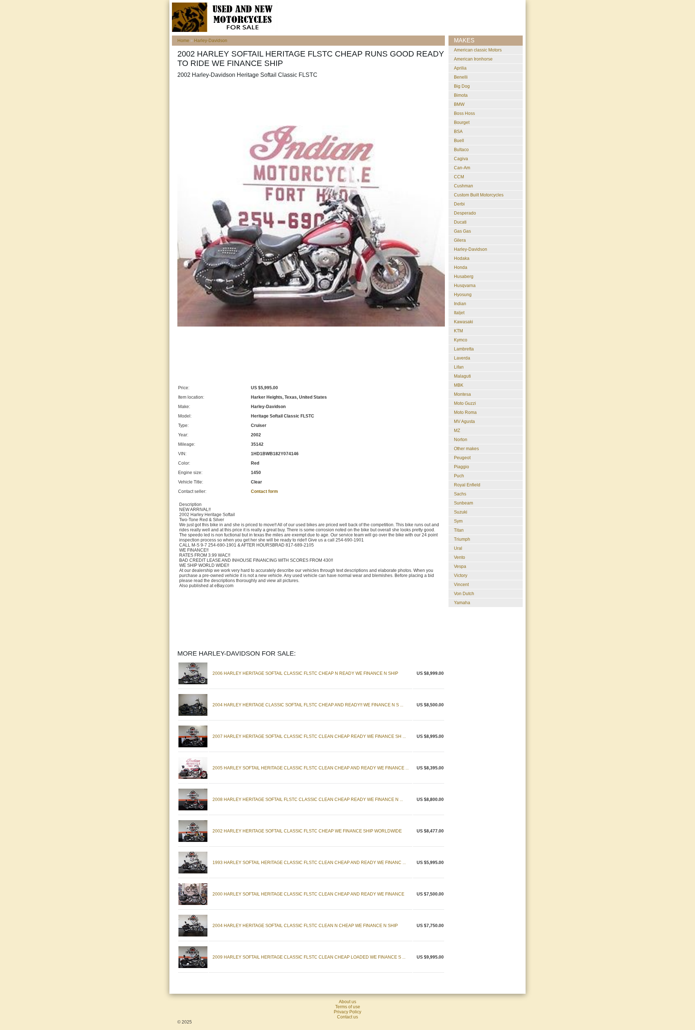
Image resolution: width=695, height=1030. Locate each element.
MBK (458, 385)
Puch (459, 475)
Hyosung (463, 294)
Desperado (465, 213)
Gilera (460, 240)
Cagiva (461, 158)
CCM (459, 176)
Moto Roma (465, 412)
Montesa (462, 394)
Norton (460, 439)
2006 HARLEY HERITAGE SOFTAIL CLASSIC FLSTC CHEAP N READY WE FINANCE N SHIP (305, 673)
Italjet (459, 312)
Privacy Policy (347, 1011)
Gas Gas (462, 231)
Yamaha (462, 602)
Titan (459, 530)
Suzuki (460, 512)
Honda (460, 267)
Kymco (460, 339)
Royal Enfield (467, 484)
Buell (459, 140)
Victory (460, 575)
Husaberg (463, 276)
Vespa (460, 566)
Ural (458, 548)
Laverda (462, 358)
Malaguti (462, 376)
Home (183, 40)
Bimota (461, 95)
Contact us (347, 1016)
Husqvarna (465, 285)
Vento (459, 557)
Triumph (462, 539)
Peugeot (462, 457)
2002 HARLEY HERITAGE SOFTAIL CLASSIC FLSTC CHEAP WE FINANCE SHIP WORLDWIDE (307, 831)
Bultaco (461, 149)
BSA (458, 131)
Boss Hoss (464, 113)
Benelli (461, 77)
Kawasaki (463, 321)
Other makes (466, 448)
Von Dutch (464, 593)
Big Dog (462, 86)
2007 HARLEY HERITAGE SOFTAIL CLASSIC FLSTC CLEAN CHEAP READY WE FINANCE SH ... (309, 736)
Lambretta (464, 349)
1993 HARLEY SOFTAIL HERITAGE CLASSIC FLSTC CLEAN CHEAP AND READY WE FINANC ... (309, 862)
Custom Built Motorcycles (479, 195)
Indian (460, 303)
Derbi (459, 204)
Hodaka (461, 258)
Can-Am (462, 167)
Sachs (460, 494)
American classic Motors (478, 50)
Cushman (463, 185)
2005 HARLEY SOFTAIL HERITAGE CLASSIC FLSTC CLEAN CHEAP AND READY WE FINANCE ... (310, 768)
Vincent (461, 584)
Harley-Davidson (210, 40)
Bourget (461, 122)
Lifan (459, 367)
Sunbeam (463, 503)
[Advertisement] (309, 102)
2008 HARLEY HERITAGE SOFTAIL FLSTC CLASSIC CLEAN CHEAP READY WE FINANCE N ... (307, 799)
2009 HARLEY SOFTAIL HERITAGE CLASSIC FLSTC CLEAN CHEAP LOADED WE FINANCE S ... (308, 957)
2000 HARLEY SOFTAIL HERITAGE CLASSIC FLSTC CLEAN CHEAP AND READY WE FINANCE (308, 894)
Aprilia (460, 68)
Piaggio (461, 466)
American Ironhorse (473, 59)
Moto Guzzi (465, 403)
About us (347, 1001)
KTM (458, 330)
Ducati (460, 222)
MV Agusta (464, 421)
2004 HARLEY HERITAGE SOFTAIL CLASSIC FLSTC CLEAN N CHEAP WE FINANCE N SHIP (305, 925)
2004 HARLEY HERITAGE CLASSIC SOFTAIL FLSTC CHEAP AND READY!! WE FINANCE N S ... (307, 704)
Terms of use (347, 1006)
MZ (457, 430)
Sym (458, 521)
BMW (459, 104)
